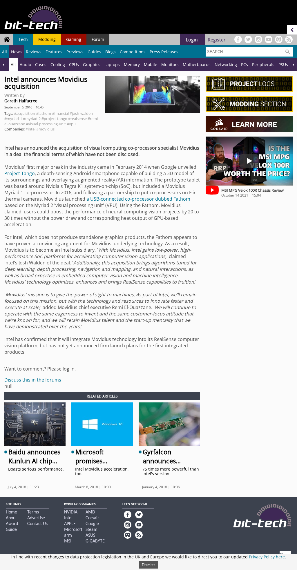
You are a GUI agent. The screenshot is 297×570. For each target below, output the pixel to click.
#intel (30, 129)
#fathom (43, 113)
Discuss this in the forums (32, 380)
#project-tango (54, 118)
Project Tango (19, 173)
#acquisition (24, 113)
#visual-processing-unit (46, 123)
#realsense (77, 118)
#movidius (45, 129)
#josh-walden (81, 113)
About (11, 518)
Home (11, 512)
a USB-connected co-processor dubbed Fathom (138, 199)
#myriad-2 (32, 118)
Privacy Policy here (267, 557)
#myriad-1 (13, 118)
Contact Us (37, 524)
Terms (33, 512)
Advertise (36, 518)
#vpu (71, 123)
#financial (60, 113)
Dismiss (148, 565)
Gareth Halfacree (20, 101)
